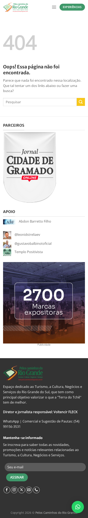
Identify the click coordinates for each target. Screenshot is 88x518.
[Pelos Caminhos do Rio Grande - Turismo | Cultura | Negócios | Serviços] (23, 7)
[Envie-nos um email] (29, 490)
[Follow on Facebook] (6, 490)
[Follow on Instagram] (14, 490)
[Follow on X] (21, 490)
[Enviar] (81, 102)
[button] (78, 507)
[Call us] (36, 490)
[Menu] (54, 7)
